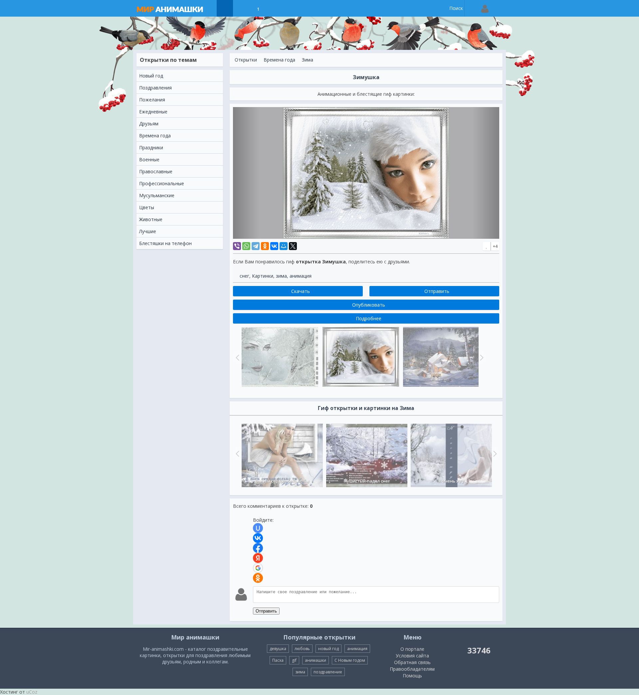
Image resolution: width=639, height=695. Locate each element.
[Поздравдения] (275, 8)
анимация (301, 276)
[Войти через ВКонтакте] (258, 538)
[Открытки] (225, 8)
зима (281, 276)
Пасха (278, 660)
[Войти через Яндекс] (258, 558)
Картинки (262, 276)
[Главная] (176, 8)
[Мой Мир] (284, 246)
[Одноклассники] (265, 246)
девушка (278, 648)
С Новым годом (349, 660)
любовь (302, 648)
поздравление (328, 672)
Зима (307, 60)
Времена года (279, 60)
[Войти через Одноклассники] (258, 578)
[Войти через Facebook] (258, 548)
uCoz (31, 692)
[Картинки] (241, 8)
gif (294, 660)
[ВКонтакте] (274, 246)
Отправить (266, 611)
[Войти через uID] (258, 528)
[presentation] (236, 453)
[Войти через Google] (258, 568)
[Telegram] (256, 246)
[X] (293, 246)
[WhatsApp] (246, 246)
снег (244, 276)
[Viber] (237, 246)
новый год (328, 648)
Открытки (246, 60)
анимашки (315, 660)
